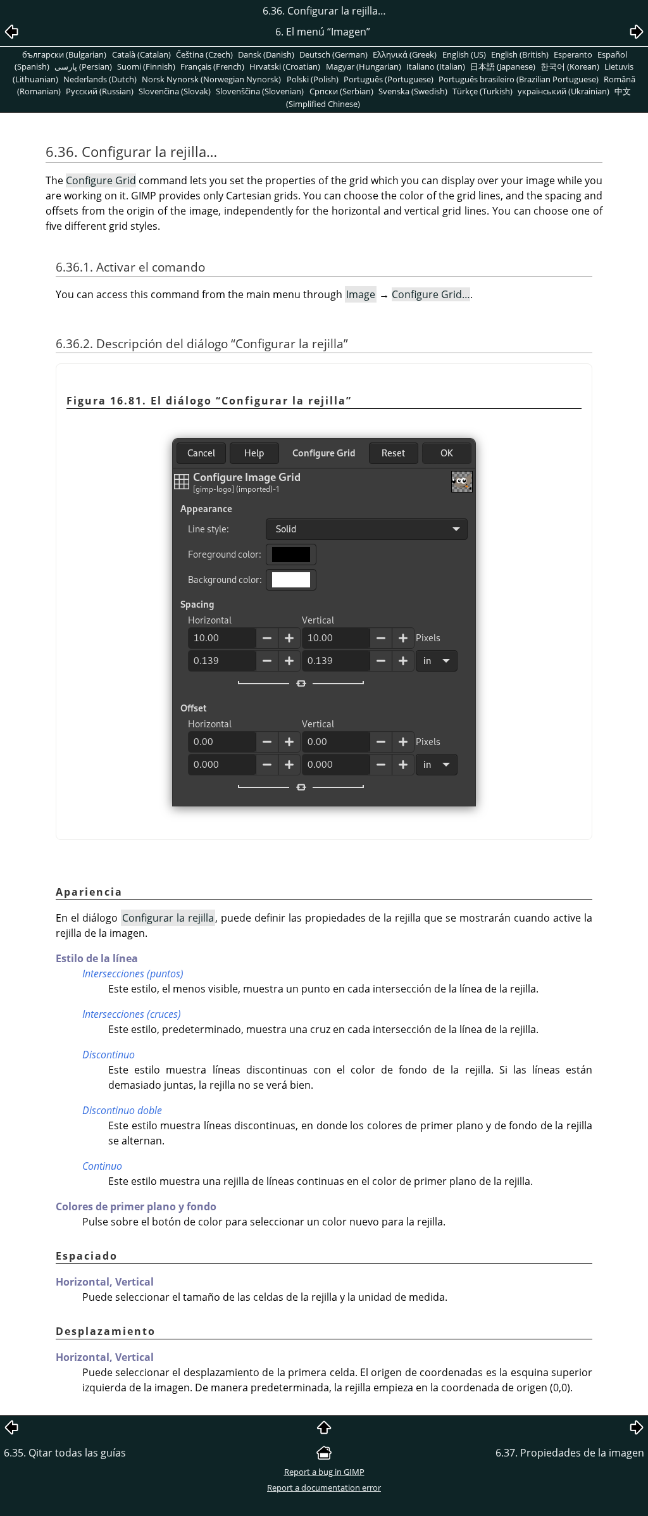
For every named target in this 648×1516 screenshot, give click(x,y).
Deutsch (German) (333, 54)
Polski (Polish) (313, 79)
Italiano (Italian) (435, 66)
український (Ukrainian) (563, 91)
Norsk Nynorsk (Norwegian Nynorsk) (211, 79)
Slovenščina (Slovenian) (260, 91)
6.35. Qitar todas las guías (65, 1453)
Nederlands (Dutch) (100, 79)
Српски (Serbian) (341, 91)
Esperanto (573, 54)
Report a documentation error (324, 1487)
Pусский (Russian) (100, 91)
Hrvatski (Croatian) (284, 66)
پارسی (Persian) (83, 66)
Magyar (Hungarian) (363, 66)
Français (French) (212, 66)
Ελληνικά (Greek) (405, 54)
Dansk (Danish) (266, 54)
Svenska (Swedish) (412, 91)
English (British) (520, 54)
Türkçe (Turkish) (482, 91)
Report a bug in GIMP (324, 1471)
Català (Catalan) (141, 54)
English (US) (464, 54)
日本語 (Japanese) (502, 66)
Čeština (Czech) (204, 54)
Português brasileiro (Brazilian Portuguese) (519, 79)
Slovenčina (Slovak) (175, 91)
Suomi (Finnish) (146, 66)
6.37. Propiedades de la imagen (569, 1453)
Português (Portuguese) (388, 79)
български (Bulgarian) (64, 54)
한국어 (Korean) (569, 66)
